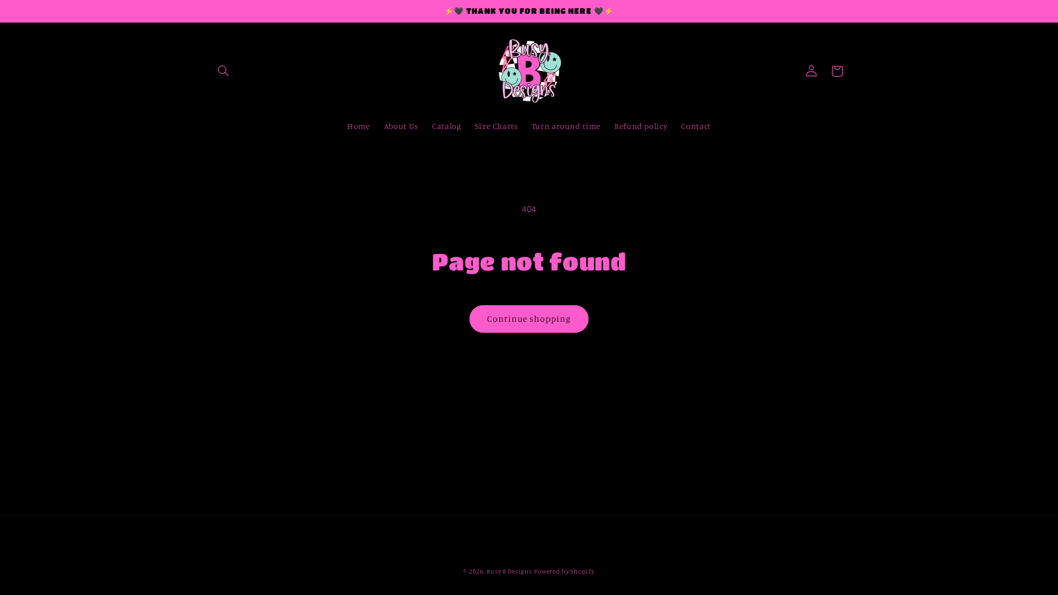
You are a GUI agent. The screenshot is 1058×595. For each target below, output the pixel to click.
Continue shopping (529, 318)
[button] (223, 71)
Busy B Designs (509, 571)
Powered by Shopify (564, 571)
